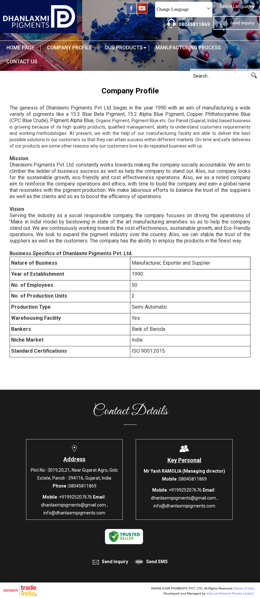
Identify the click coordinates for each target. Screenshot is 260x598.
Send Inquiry (115, 561)
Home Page (20, 48)
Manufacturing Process (188, 48)
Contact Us (21, 62)
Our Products (124, 48)
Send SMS (157, 561)
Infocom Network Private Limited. (230, 593)
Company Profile (69, 48)
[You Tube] (142, 12)
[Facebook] (131, 12)
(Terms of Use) (243, 588)
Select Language (236, 6)
